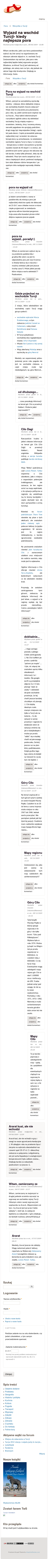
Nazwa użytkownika (13, 1299)
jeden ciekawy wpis (30, 523)
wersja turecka (36, 456)
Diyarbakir (32, 341)
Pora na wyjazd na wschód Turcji (23, 93)
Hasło (7, 1309)
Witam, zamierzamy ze (23, 1184)
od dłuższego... (28, 392)
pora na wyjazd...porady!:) (23, 237)
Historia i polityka (12, 1397)
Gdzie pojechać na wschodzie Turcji (27, 294)
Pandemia (9, 1448)
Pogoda (8, 1406)
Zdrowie (8, 1420)
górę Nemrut (33, 353)
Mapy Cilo (33, 1037)
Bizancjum (9, 1451)
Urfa (25, 341)
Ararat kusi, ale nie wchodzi (21, 1127)
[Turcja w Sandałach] (4, 1516)
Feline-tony (10, 1429)
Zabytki (8, 1415)
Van (24, 344)
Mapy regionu (33, 853)
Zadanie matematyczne (16, 1347)
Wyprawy (9, 1412)
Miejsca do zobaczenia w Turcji (17, 1439)
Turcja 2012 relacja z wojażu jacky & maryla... (23, 1442)
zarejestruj (21, 84)
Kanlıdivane (21, 329)
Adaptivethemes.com (33, 1552)
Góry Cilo (27, 783)
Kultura (8, 1403)
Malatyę (33, 350)
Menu (42, 18)
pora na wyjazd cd (20, 187)
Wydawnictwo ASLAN (11, 1503)
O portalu (9, 1423)
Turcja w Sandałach (9, 1512)
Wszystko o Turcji (20, 26)
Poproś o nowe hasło (13, 1322)
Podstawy (9, 1391)
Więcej (42, 1454)
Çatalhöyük (9, 1445)
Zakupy (8, 1417)
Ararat (16, 1236)
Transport (9, 1409)
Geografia (9, 1394)
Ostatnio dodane (12, 1388)
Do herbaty (10, 1426)
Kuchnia (8, 1400)
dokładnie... (32, 637)
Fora (6, 26)
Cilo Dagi (27, 429)
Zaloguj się (8, 84)
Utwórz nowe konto (12, 1319)
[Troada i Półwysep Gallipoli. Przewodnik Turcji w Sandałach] (15, 1496)
